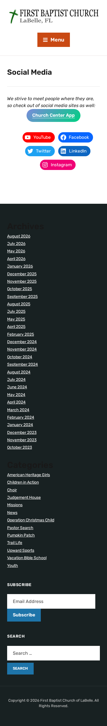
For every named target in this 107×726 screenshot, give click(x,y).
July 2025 (16, 311)
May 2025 (16, 319)
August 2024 (19, 372)
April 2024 (16, 402)
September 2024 (22, 364)
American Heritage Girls (28, 474)
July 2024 (16, 379)
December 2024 (22, 341)
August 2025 (18, 304)
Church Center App (53, 115)
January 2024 (20, 424)
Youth (12, 565)
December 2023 (22, 432)
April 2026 (16, 258)
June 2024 (17, 387)
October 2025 (19, 288)
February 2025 (20, 334)
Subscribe (24, 615)
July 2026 (16, 243)
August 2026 (18, 236)
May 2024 (16, 394)
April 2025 (16, 326)
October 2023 (19, 447)
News (12, 512)
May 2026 (16, 251)
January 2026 (20, 266)
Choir (12, 490)
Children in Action (23, 482)
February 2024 (20, 417)
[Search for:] (53, 653)
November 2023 (22, 440)
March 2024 (18, 409)
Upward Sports (20, 550)
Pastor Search (20, 527)
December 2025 (22, 274)
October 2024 (19, 357)
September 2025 (22, 296)
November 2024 (22, 349)
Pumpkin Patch (21, 535)
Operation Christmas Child (30, 520)
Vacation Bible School (27, 557)
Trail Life (14, 542)
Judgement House (24, 497)
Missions (15, 505)
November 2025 (22, 281)
